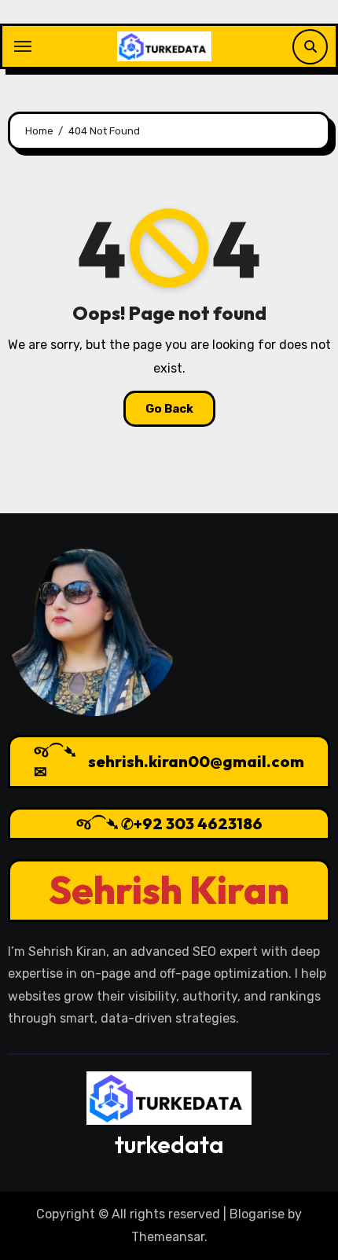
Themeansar (167, 1236)
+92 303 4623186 (198, 823)
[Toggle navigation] (22, 46)
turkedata (169, 1144)
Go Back (169, 409)
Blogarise (257, 1214)
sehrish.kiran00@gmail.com (196, 761)
